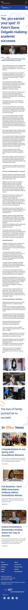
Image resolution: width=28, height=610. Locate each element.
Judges (3, 569)
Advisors (3, 567)
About (16, 562)
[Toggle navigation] (26, 2)
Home (2, 57)
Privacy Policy (18, 567)
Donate (16, 569)
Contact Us (17, 564)
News (8, 57)
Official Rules (18, 571)
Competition (4, 564)
